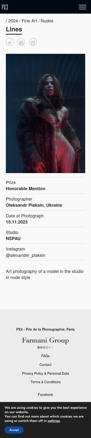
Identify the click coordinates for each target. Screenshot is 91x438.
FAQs (45, 355)
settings (54, 421)
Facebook (45, 394)
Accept (14, 430)
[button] (10, 42)
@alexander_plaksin (25, 255)
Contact (45, 364)
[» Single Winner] (33, 7)
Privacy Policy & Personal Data (45, 373)
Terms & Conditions (46, 381)
